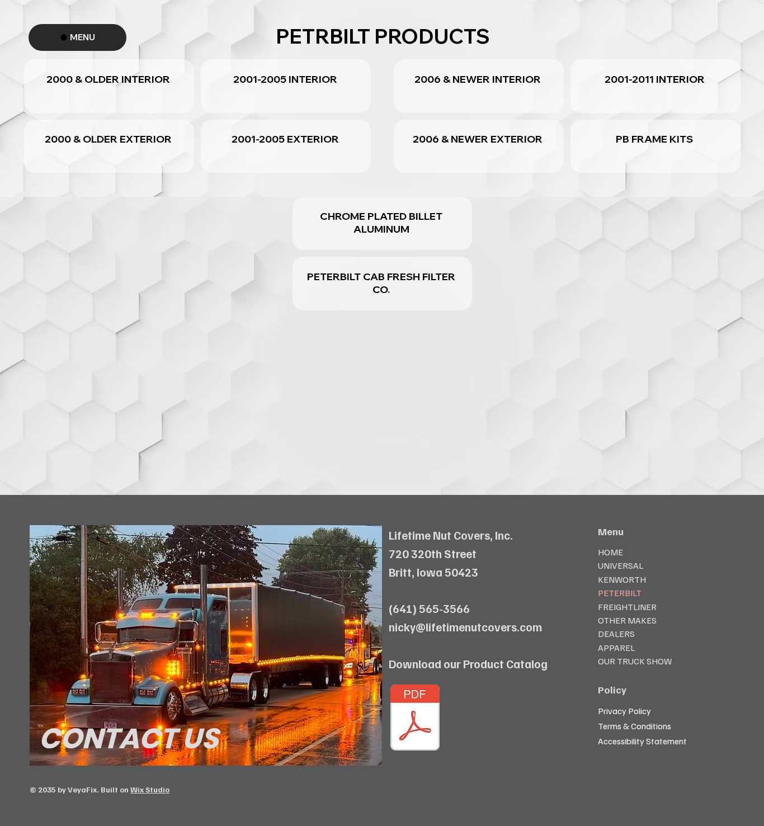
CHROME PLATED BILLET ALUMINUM (381, 222)
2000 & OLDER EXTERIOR (108, 139)
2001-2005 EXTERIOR (285, 139)
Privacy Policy (624, 710)
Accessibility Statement (642, 741)
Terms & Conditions (634, 725)
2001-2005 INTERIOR (285, 79)
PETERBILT (620, 592)
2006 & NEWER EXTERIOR (478, 139)
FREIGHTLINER (627, 606)
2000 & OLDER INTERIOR (108, 79)
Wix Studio (149, 789)
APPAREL (616, 647)
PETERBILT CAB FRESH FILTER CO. (381, 283)
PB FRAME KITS (654, 139)
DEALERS (616, 633)
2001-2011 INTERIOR (655, 79)
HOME (610, 552)
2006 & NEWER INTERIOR (477, 79)
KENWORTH (622, 579)
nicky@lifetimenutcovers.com (465, 627)
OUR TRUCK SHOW (635, 661)
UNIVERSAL (620, 565)
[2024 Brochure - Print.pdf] (415, 719)
